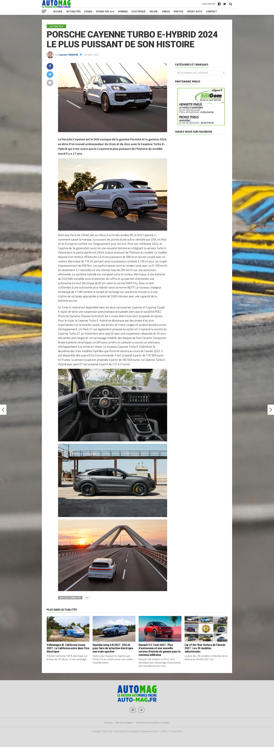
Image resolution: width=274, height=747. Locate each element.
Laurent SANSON (68, 54)
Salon (153, 11)
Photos (178, 11)
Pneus (166, 11)
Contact (211, 11)
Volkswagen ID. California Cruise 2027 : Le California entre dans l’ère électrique (68, 648)
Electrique (139, 11)
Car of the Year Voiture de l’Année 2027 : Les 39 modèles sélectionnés (205, 648)
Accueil (58, 11)
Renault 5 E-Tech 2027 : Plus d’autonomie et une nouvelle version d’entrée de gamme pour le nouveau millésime (159, 650)
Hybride (123, 11)
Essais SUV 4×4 (105, 11)
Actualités (73, 11)
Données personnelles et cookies (153, 722)
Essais (88, 11)
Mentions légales (124, 722)
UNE (87, 597)
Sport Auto (194, 11)
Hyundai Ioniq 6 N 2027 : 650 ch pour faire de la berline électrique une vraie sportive (113, 648)
